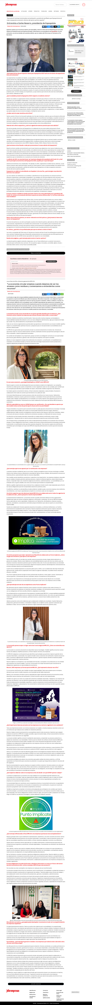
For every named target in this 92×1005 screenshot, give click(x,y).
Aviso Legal (21, 268)
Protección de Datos (59, 993)
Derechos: (51, 271)
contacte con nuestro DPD (45, 272)
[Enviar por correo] (48, 27)
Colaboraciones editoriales (60, 999)
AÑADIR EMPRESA (75, 992)
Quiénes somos (46, 997)
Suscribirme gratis (51, 261)
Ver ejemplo (33, 259)
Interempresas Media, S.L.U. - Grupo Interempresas (48, 1003)
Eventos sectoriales (71, 167)
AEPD (33, 273)
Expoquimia (54, 31)
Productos (36, 11)
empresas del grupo (35, 271)
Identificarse (32, 990)
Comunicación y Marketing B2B (74, 165)
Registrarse (32, 992)
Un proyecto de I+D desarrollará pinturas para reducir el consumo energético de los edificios (75, 114)
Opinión (30, 11)
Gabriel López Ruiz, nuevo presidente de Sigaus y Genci (74, 107)
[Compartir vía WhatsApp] (62, 27)
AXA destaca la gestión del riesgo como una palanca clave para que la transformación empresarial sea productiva (76, 130)
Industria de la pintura (13, 11)
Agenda (50, 11)
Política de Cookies (58, 996)
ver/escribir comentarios (36, 983)
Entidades (56, 11)
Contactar (45, 990)
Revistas (62, 11)
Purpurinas (78, 52)
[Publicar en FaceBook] (51, 27)
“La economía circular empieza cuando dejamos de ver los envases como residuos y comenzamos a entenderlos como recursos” (76, 122)
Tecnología (44, 11)
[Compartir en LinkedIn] (58, 27)
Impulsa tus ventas (71, 164)
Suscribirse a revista (32, 997)
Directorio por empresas (74, 156)
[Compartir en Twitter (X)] (55, 27)
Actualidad (24, 11)
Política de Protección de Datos (30, 268)
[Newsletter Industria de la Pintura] (76, 73)
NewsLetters (32, 994)
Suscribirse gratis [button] (74, 4)
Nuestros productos (45, 995)
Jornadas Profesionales (72, 162)
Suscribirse (76, 91)
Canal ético (45, 992)
